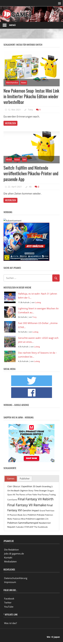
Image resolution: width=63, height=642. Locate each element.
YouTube (8, 606)
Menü (12, 25)
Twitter (7, 602)
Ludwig (38, 302)
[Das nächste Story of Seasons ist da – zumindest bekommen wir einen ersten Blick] (10, 356)
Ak (30, 186)
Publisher (25, 478)
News (23, 82)
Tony (30, 109)
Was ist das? (10, 623)
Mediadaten (10, 561)
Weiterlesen (10, 123)
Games (10, 478)
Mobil (8, 159)
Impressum (10, 582)
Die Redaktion (11, 549)
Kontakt (8, 557)
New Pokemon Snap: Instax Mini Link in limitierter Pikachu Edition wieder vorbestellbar (31, 96)
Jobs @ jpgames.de (14, 553)
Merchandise (12, 82)
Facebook (9, 598)
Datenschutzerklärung (15, 578)
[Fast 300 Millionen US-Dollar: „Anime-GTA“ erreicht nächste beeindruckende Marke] (10, 327)
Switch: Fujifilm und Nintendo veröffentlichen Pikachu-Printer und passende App (31, 173)
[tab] (11, 479)
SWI (24, 159)
